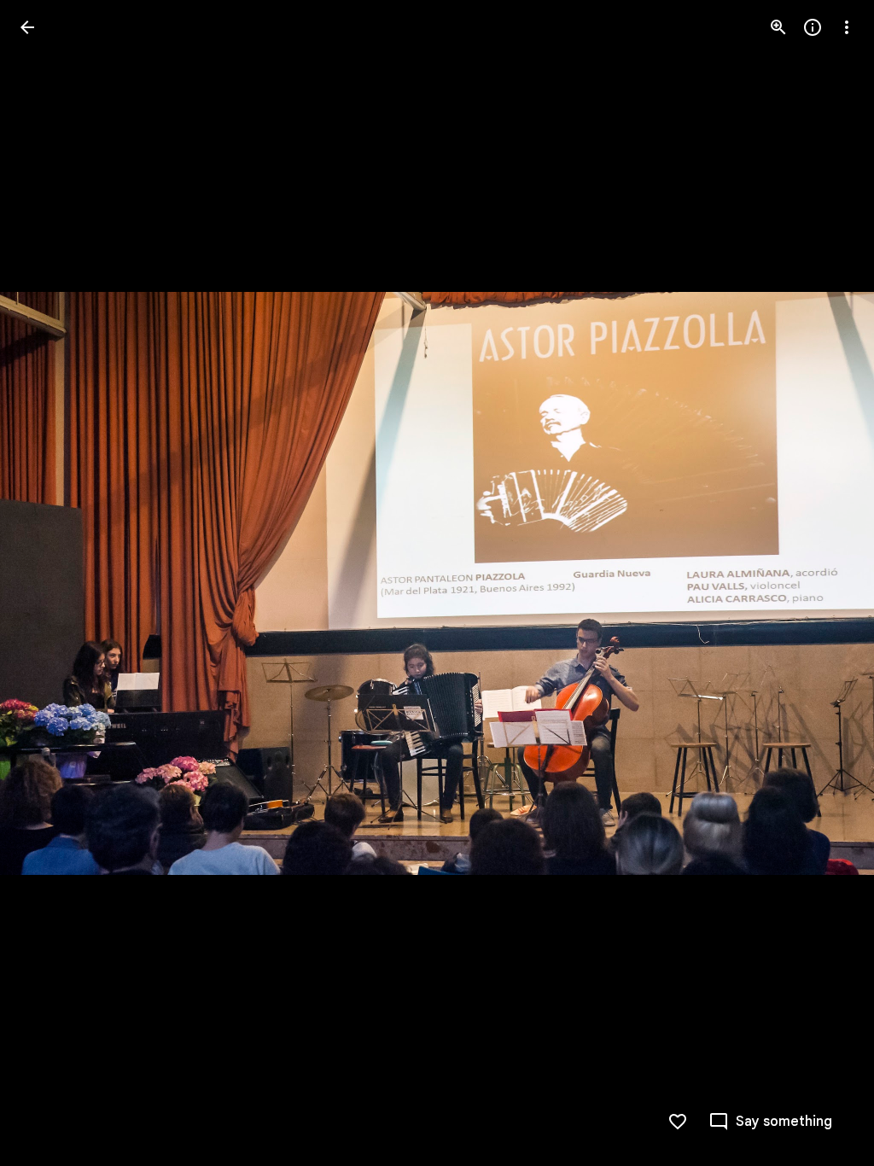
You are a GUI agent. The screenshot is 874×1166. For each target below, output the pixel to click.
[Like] (677, 1121)
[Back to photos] (27, 27)
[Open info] (812, 27)
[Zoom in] (778, 27)
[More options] (847, 27)
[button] (48, 583)
